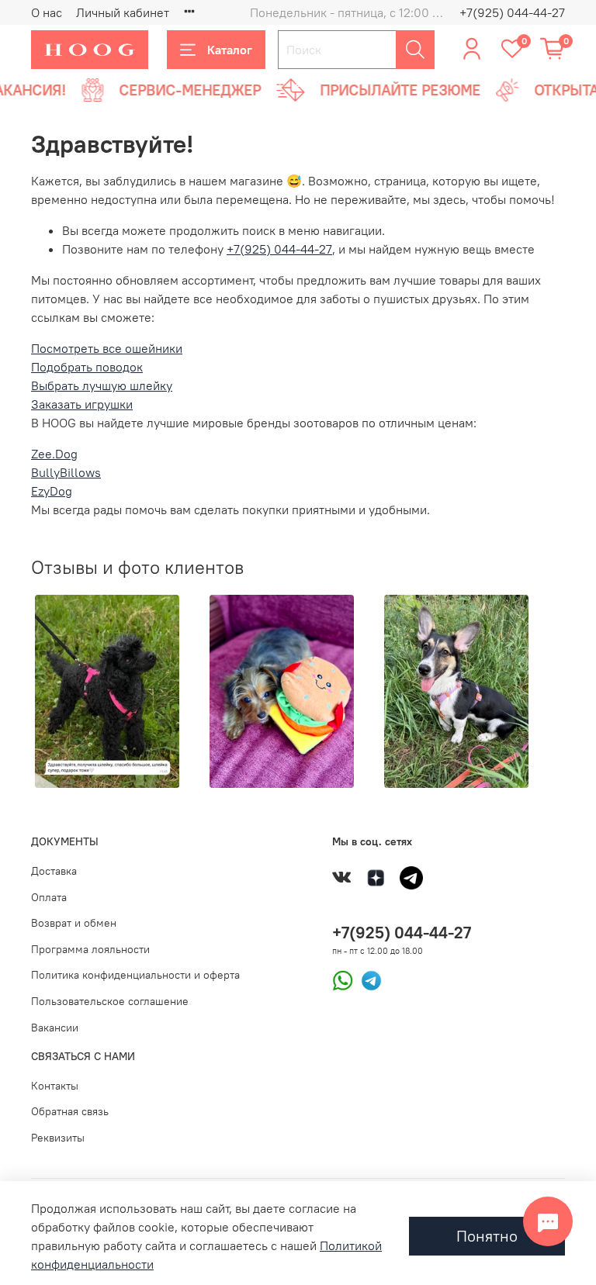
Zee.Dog (54, 453)
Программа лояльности (90, 949)
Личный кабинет (122, 12)
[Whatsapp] (342, 979)
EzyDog (51, 491)
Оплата (49, 897)
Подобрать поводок (87, 367)
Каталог (229, 49)
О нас (46, 12)
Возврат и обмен (73, 923)
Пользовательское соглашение (110, 1001)
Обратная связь (70, 1111)
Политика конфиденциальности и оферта (135, 975)
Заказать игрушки (82, 404)
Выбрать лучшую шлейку (101, 385)
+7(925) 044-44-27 (512, 12)
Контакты (54, 1086)
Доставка (54, 871)
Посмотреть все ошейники (106, 348)
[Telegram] (367, 979)
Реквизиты (58, 1138)
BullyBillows (66, 472)
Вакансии (54, 1028)
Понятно (487, 1235)
